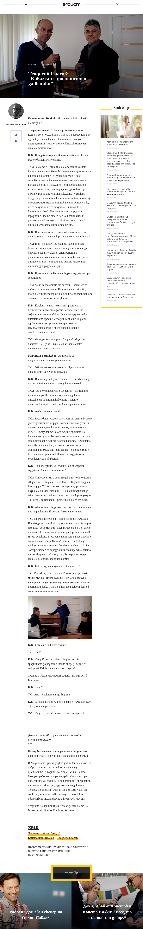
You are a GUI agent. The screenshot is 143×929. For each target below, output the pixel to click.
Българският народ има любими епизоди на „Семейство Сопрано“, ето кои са (121, 282)
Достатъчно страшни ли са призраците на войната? (121, 296)
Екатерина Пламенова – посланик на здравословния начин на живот (121, 192)
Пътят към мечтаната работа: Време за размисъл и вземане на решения (121, 178)
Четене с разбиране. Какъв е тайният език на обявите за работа (121, 253)
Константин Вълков (16, 124)
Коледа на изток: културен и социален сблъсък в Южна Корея (121, 267)
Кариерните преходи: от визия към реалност (120, 143)
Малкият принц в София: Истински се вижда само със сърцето (121, 206)
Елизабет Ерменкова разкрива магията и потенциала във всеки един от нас (121, 220)
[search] (117, 4)
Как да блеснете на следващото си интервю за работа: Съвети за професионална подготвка (121, 237)
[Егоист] (71, 5)
